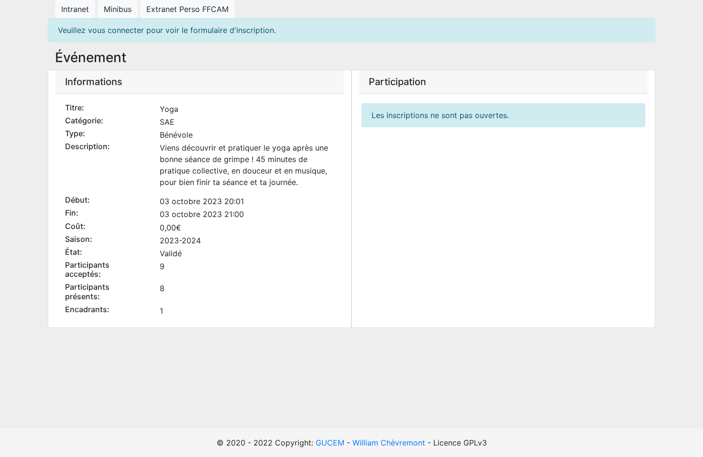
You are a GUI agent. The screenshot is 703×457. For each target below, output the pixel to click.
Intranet (75, 9)
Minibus (118, 9)
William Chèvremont (388, 442)
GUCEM (330, 442)
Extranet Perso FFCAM (187, 9)
